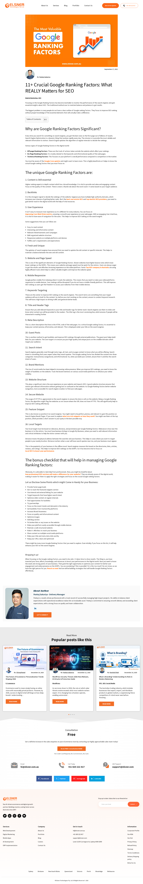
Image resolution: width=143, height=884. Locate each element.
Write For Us (131, 863)
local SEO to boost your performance (39, 451)
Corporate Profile (133, 831)
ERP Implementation (10, 845)
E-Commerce (10, 683)
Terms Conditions (133, 853)
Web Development (9, 831)
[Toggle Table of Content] (44, 119)
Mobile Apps (7, 838)
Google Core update (52, 161)
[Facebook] (19, 816)
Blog (39, 838)
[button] (68, 714)
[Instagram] (14, 816)
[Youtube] (24, 816)
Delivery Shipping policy (133, 857)
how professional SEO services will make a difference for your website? (53, 474)
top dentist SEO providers (96, 199)
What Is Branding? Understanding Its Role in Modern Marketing (115, 678)
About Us (41, 831)
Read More (13, 701)
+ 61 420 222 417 (130, 5)
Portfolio (41, 834)
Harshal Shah (114, 672)
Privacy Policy (132, 842)
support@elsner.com (123, 767)
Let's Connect (42, 615)
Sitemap (130, 849)
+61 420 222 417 (76, 767)
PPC (100, 683)
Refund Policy (132, 845)
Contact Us (41, 845)
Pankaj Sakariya (44, 77)
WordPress (56, 683)
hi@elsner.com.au (30, 767)
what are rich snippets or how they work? (79, 416)
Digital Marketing (31, 98)
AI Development (8, 842)
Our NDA (130, 834)
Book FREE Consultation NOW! (71, 749)
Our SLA (130, 838)
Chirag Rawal (20, 672)
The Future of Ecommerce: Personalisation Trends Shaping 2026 (25, 678)
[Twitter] (5, 816)
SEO (39, 98)
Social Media (110, 683)
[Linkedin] (9, 816)
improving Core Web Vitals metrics (38, 214)
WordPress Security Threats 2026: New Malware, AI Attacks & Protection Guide (70, 678)
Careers (40, 842)
